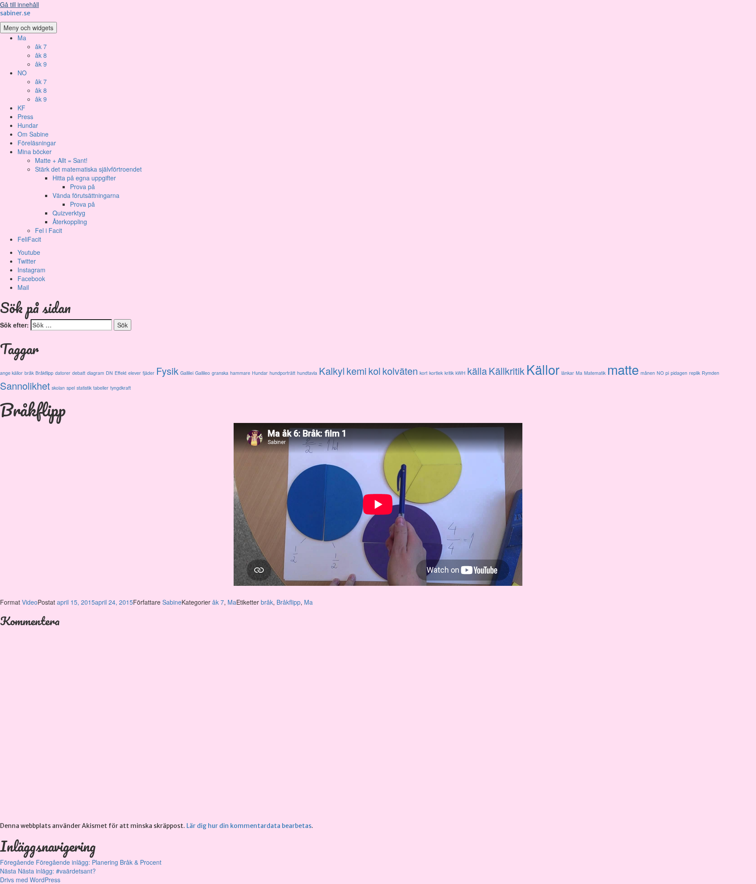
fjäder (148, 373)
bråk (29, 373)
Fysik (167, 370)
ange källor (11, 373)
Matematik (595, 373)
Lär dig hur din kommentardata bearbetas (249, 826)
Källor (543, 369)
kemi (356, 370)
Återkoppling (69, 221)
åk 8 (41, 55)
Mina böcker (35, 151)
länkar (567, 373)
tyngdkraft (120, 387)
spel (70, 387)
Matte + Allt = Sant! (61, 160)
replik (694, 373)
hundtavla (307, 373)
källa (477, 370)
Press (25, 116)
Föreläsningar (37, 142)
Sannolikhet (25, 385)
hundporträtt (282, 373)
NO (22, 72)
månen (647, 373)
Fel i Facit (48, 230)
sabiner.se (15, 13)
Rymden (710, 373)
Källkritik (507, 370)
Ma (22, 37)
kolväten (400, 370)
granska (220, 373)
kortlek (436, 373)
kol (374, 370)
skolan (58, 387)
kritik (449, 373)
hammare (240, 373)
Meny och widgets (28, 27)
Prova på (82, 186)
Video (30, 602)
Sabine (172, 602)
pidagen (679, 373)
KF (21, 107)
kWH (460, 373)
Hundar (28, 125)
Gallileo (202, 373)
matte (623, 369)
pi (667, 373)
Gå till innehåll (19, 4)
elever (134, 373)
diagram (95, 373)
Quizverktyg (68, 212)
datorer (62, 373)
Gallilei (186, 373)
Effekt (120, 373)
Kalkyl (332, 370)
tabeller (100, 387)
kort (423, 373)
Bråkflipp (44, 373)
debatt (78, 373)
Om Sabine (33, 134)
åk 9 (41, 64)
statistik (84, 387)
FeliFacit (29, 239)
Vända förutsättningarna (85, 195)
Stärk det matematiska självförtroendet (88, 169)
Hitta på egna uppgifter (84, 177)
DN (109, 373)
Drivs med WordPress (30, 879)
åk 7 (41, 46)
